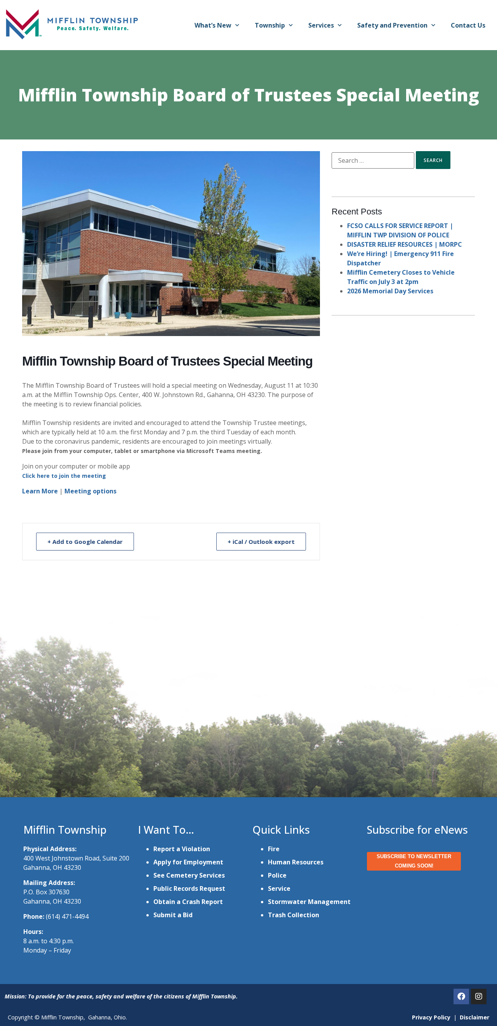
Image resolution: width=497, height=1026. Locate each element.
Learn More (40, 491)
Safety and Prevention (392, 25)
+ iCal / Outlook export (261, 541)
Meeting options (90, 491)
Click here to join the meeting (64, 475)
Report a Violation (181, 849)
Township (270, 25)
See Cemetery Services (189, 875)
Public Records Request (189, 888)
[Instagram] (479, 996)
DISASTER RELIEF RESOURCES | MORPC (404, 244)
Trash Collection (293, 915)
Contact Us (468, 25)
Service (279, 888)
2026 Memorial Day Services (390, 291)
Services (321, 25)
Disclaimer (474, 1017)
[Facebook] (461, 996)
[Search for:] (373, 160)
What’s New (213, 25)
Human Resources (295, 862)
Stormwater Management (309, 901)
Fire (274, 849)
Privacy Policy (431, 1017)
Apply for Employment (188, 862)
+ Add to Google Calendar (85, 541)
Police (277, 875)
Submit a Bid (173, 915)
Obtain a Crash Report (188, 901)
